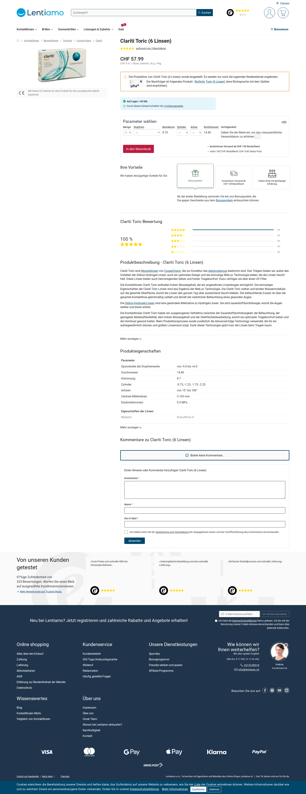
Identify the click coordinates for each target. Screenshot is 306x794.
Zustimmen (198, 789)
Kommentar (131, 478)
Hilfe (284, 122)
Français (284, 3)
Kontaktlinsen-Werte (29, 713)
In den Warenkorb (138, 149)
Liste (197, 784)
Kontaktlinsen (31, 40)
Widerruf (88, 665)
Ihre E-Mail (131, 518)
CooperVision (83, 40)
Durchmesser (211, 127)
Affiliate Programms (161, 671)
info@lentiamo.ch (248, 669)
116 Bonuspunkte (173, 106)
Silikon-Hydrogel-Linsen (139, 303)
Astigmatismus (217, 271)
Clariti (99, 40)
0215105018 (251, 665)
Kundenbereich (92, 654)
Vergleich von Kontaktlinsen (33, 719)
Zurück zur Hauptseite (28, 776)
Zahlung (22, 659)
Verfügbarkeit (228, 127)
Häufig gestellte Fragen (97, 676)
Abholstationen (26, 671)
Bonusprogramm (159, 659)
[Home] (18, 40)
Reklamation (90, 671)
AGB (19, 676)
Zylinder (181, 127)
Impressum (89, 707)
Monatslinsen (51, 40)
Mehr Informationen (175, 789)
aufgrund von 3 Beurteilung (151, 48)
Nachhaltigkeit (91, 730)
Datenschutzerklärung (144, 789)
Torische (67, 40)
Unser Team (90, 719)
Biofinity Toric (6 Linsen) (210, 81)
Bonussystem (224, 200)
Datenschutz (24, 688)
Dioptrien (139, 127)
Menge (127, 127)
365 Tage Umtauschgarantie (100, 659)
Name (128, 504)
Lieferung (22, 665)
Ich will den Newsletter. (274, 614)
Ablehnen (214, 789)
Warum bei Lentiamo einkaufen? (102, 724)
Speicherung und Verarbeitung (172, 532)
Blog (19, 707)
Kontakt (87, 736)
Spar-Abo (154, 654)
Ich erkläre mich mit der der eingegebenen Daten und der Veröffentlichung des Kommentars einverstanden (204, 532)
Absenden (134, 541)
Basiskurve (168, 127)
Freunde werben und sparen (165, 665)
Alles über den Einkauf (30, 654)
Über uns (88, 713)
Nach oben (47, 776)
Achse (194, 127)
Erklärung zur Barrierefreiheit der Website (41, 682)
